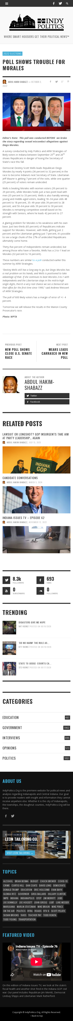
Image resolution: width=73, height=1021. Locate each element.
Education (11, 717)
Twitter (33, 395)
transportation (27, 919)
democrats (59, 885)
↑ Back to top (36, 1015)
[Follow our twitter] (6, 580)
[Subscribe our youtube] (6, 591)
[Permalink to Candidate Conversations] (36, 499)
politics (21, 911)
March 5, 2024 (35, 482)
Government (12, 727)
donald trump (11, 889)
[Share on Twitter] (56, 81)
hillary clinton (57, 894)
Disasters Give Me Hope (32, 622)
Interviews (11, 737)
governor (23, 894)
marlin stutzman (26, 906)
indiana (14, 898)
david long (45, 885)
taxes (23, 915)
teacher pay (34, 915)
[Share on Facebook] (50, 81)
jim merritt (49, 898)
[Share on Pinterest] (68, 81)
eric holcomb (41, 889)
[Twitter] (60, 3)
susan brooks (11, 915)
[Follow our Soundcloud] (40, 591)
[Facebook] (53, 3)
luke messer (62, 902)
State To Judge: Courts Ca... (35, 663)
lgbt (51, 902)
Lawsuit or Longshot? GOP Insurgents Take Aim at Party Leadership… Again (36, 436)
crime (6, 885)
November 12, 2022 (38, 522)
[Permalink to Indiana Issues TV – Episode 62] (36, 539)
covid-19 (63, 881)
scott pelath (58, 911)
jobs (60, 898)
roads (38, 911)
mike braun (44, 906)
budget (34, 881)
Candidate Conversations (20, 478)
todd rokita (49, 915)
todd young (10, 919)
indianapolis (27, 898)
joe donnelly (10, 902)
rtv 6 (46, 911)
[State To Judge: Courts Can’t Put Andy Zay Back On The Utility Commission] (9, 668)
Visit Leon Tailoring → (20, 853)
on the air (9, 911)
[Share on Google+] (62, 81)
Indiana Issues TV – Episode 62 (23, 518)
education (26, 889)
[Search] (7, 3)
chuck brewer (48, 881)
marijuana (9, 906)
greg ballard (38, 894)
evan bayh (56, 889)
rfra (30, 911)
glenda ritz (9, 894)
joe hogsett (25, 902)
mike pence (57, 906)
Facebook (35, 401)
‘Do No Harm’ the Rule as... (34, 643)
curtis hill (18, 885)
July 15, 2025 (35, 442)
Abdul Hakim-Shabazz (17, 442)
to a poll (36, 260)
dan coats (31, 885)
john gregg (40, 902)
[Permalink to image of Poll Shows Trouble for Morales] (36, 111)
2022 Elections (12, 53)
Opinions (9, 747)
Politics (9, 758)
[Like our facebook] (40, 580)
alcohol (8, 881)
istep (38, 898)
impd (5, 898)
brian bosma (22, 881)
